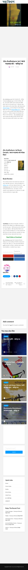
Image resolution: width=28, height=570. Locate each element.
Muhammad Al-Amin (10, 421)
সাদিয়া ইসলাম (7, 398)
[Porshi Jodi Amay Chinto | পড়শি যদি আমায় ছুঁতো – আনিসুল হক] (14, 390)
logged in (11, 325)
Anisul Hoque (6, 108)
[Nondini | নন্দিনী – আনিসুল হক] (14, 344)
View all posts (6, 276)
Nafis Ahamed (8, 375)
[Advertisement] (14, 42)
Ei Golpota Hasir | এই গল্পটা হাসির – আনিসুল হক (14, 363)
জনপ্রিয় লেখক (5, 185)
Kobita (6, 489)
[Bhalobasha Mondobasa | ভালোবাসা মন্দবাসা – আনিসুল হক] (14, 413)
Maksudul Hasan (9, 352)
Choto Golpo (8, 486)
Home (6, 483)
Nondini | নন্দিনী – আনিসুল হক (12, 339)
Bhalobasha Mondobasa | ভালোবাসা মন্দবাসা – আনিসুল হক (12, 409)
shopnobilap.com (16, 109)
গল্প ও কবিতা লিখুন (8, 498)
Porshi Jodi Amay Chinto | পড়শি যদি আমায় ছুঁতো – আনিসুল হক (14, 386)
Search (14, 452)
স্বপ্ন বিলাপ (12, 66)
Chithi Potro (8, 495)
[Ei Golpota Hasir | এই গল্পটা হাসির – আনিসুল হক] (14, 367)
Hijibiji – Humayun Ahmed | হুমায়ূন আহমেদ (14, 515)
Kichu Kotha (8, 492)
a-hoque (6, 336)
